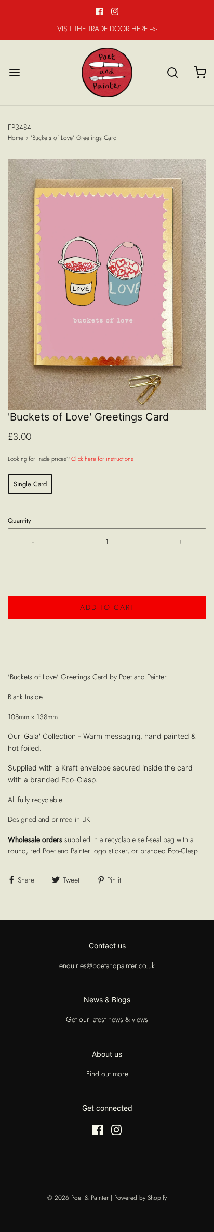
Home (15, 138)
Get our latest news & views (107, 1019)
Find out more (107, 1074)
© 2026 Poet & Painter (78, 1197)
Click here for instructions (102, 459)
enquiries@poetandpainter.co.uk (107, 965)
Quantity (19, 520)
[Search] (172, 72)
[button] (107, 284)
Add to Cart (107, 607)
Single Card (30, 484)
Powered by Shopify (140, 1197)
